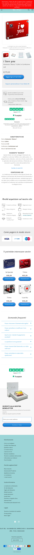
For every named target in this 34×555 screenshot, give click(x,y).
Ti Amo (9, 298)
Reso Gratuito (8, 469)
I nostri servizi (8, 477)
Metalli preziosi (8, 492)
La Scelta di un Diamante (10, 486)
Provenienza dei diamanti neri (12, 502)
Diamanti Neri (7, 500)
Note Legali (7, 515)
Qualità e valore (8, 447)
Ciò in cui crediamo (9, 443)
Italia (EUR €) (16, 540)
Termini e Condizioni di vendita (12, 511)
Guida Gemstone (8, 494)
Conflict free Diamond (10, 445)
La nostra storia (8, 449)
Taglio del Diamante (9, 490)
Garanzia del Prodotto (10, 471)
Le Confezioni (7, 475)
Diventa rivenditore (9, 454)
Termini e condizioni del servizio (12, 456)
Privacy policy (7, 513)
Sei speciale (9, 272)
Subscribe (17, 425)
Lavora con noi (8, 451)
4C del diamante (8, 488)
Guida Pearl (7, 496)
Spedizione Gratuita (9, 473)
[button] (29, 10)
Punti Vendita (7, 460)
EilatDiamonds (18, 551)
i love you (9, 61)
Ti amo (25, 272)
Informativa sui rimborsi (10, 458)
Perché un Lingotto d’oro (10, 498)
